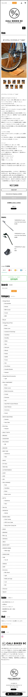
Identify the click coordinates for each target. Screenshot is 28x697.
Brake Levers (8, 388)
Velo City (5, 507)
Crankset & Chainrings (10, 331)
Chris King (5, 426)
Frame (6, 359)
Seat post (7, 347)
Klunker (6, 306)
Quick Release (8, 406)
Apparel (4, 591)
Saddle (6, 356)
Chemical (5, 588)
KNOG (4, 529)
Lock (6, 581)
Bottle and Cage (8, 578)
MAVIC (4, 460)
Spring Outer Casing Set (10, 525)
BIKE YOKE (5, 451)
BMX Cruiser (8, 309)
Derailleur (7, 337)
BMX (6, 316)
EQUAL (6, 513)
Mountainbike (8, 303)
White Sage (7, 550)
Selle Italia (5, 466)
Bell (5, 585)
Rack (6, 485)
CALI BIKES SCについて (8, 602)
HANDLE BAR (6, 554)
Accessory (7, 410)
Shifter (6, 341)
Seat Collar (7, 422)
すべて (4, 270)
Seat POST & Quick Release (11, 403)
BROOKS (5, 435)
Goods (6, 413)
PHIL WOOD (6, 441)
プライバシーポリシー (8, 606)
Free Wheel (7, 366)
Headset (7, 372)
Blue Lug (5, 535)
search (14, 2)
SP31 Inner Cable (9, 522)
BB (5, 444)
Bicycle (4, 319)
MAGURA (5, 448)
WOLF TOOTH (6, 432)
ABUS (4, 541)
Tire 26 (6, 560)
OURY (4, 473)
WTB (4, 476)
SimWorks (5, 538)
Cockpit (6, 394)
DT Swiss (5, 463)
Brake (6, 325)
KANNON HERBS (7, 548)
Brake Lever (7, 328)
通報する (14, 206)
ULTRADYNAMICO (7, 470)
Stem (6, 344)
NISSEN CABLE (6, 516)
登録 (4, 626)
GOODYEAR (6, 438)
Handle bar (7, 453)
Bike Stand (7, 572)
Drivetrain (7, 397)
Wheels (6, 350)
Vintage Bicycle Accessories (9, 376)
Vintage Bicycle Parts (8, 322)
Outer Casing (8, 519)
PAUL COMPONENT (7, 382)
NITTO (4, 498)
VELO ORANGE (6, 482)
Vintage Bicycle (6, 301)
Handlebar (7, 334)
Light (6, 378)
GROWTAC (5, 510)
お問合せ (5, 604)
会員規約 (5, 611)
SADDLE (5, 563)
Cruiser (6, 312)
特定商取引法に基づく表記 (9, 609)
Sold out (14, 197)
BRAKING (5, 532)
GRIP (4, 566)
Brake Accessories (9, 391)
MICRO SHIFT (6, 545)
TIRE (4, 557)
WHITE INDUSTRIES (8, 416)
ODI (4, 479)
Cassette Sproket (9, 369)
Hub (5, 363)
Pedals (6, 353)
